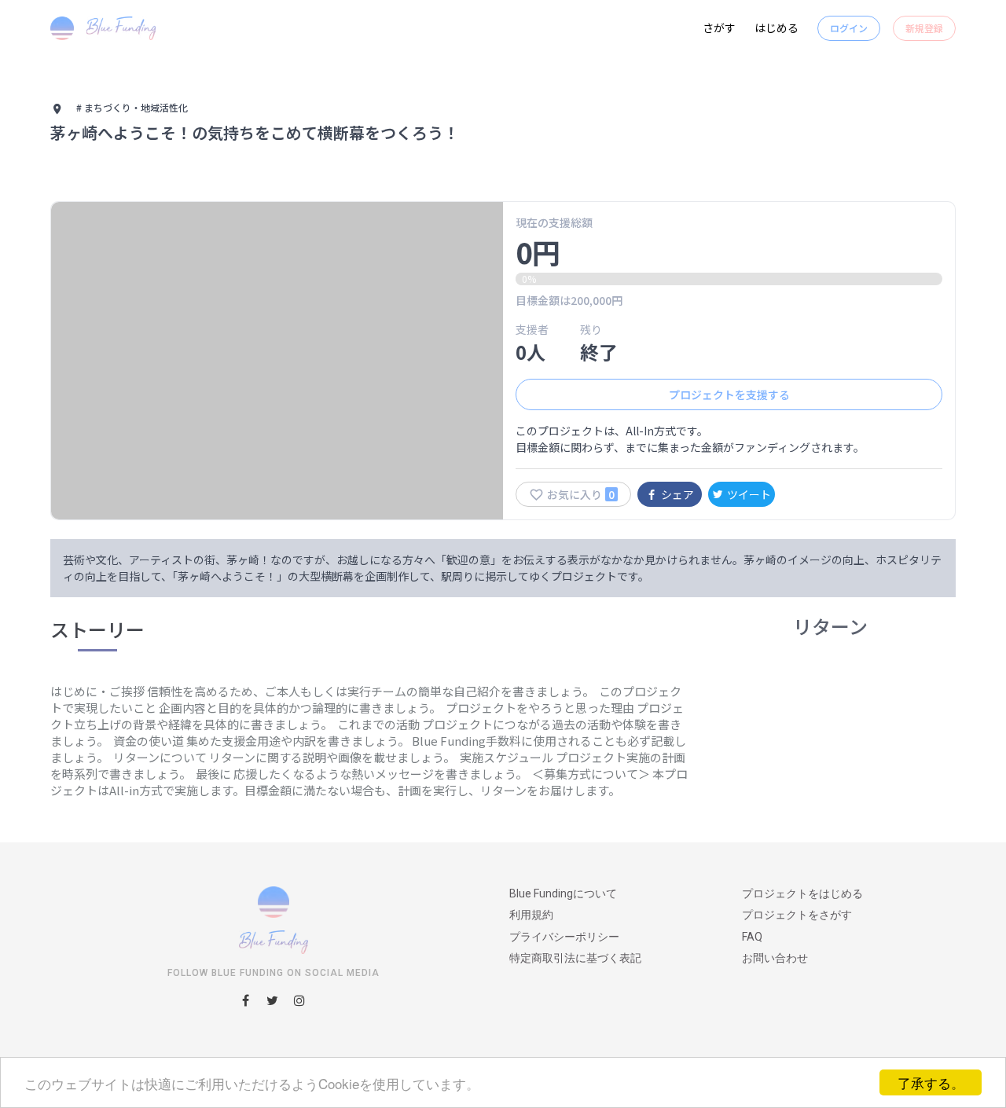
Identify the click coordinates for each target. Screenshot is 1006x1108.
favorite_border (536, 494)
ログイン (849, 28)
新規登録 (924, 28)
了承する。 (931, 1082)
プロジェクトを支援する (729, 394)
